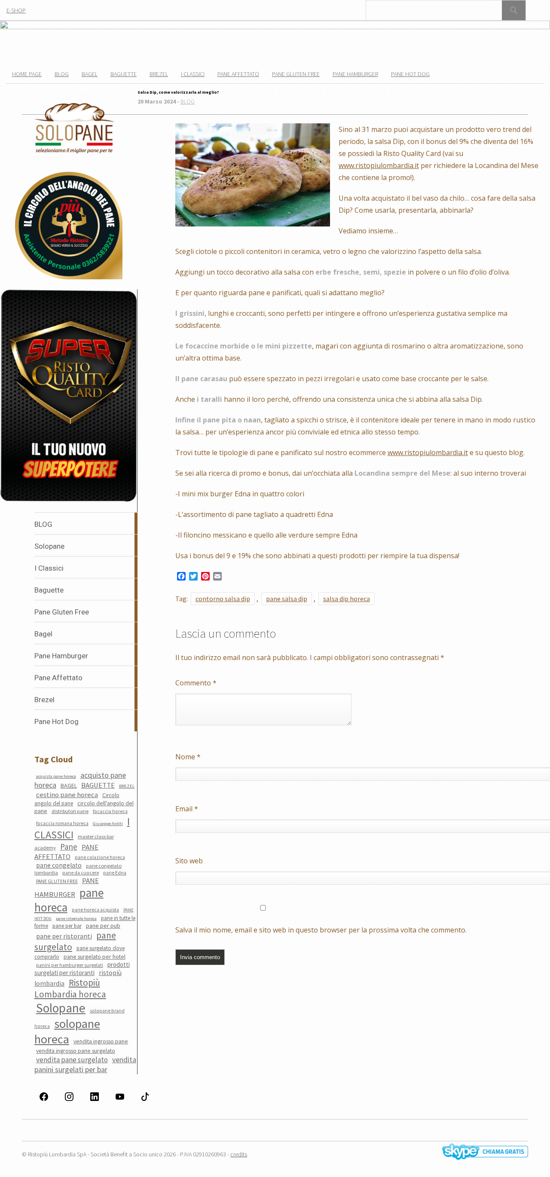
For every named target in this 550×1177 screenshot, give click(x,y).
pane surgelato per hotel (94, 956)
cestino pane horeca (67, 794)
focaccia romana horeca (62, 823)
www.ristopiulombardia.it (379, 165)
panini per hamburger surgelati (69, 965)
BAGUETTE (98, 785)
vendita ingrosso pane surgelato (75, 1051)
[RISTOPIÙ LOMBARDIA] (69, 226)
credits (238, 1154)
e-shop (16, 10)
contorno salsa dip (223, 598)
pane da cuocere (80, 873)
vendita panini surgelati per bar (85, 1064)
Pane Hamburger (355, 74)
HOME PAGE (27, 74)
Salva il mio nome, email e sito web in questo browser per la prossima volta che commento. (321, 930)
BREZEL (126, 786)
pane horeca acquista (95, 910)
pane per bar (67, 925)
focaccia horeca (110, 811)
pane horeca (69, 899)
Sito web (189, 860)
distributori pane (70, 811)
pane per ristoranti (64, 936)
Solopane (61, 1008)
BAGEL (69, 785)
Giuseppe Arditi (108, 823)
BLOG (62, 74)
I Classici (193, 74)
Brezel (159, 74)
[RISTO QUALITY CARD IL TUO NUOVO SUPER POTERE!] (69, 396)
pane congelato (59, 865)
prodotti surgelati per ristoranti (82, 968)
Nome (188, 756)
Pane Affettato (238, 74)
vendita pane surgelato (72, 1059)
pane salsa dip (286, 598)
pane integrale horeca (76, 918)
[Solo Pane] (74, 152)
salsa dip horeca (346, 598)
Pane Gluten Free (296, 74)
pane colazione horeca (100, 857)
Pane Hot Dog (410, 74)
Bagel (90, 74)
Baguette (123, 74)
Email (186, 808)
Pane (68, 846)
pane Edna (114, 873)
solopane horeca (67, 1031)
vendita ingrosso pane (100, 1041)
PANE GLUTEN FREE (57, 881)
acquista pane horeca (56, 776)
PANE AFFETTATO (66, 851)
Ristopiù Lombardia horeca (70, 988)
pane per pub (103, 925)
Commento (196, 683)
